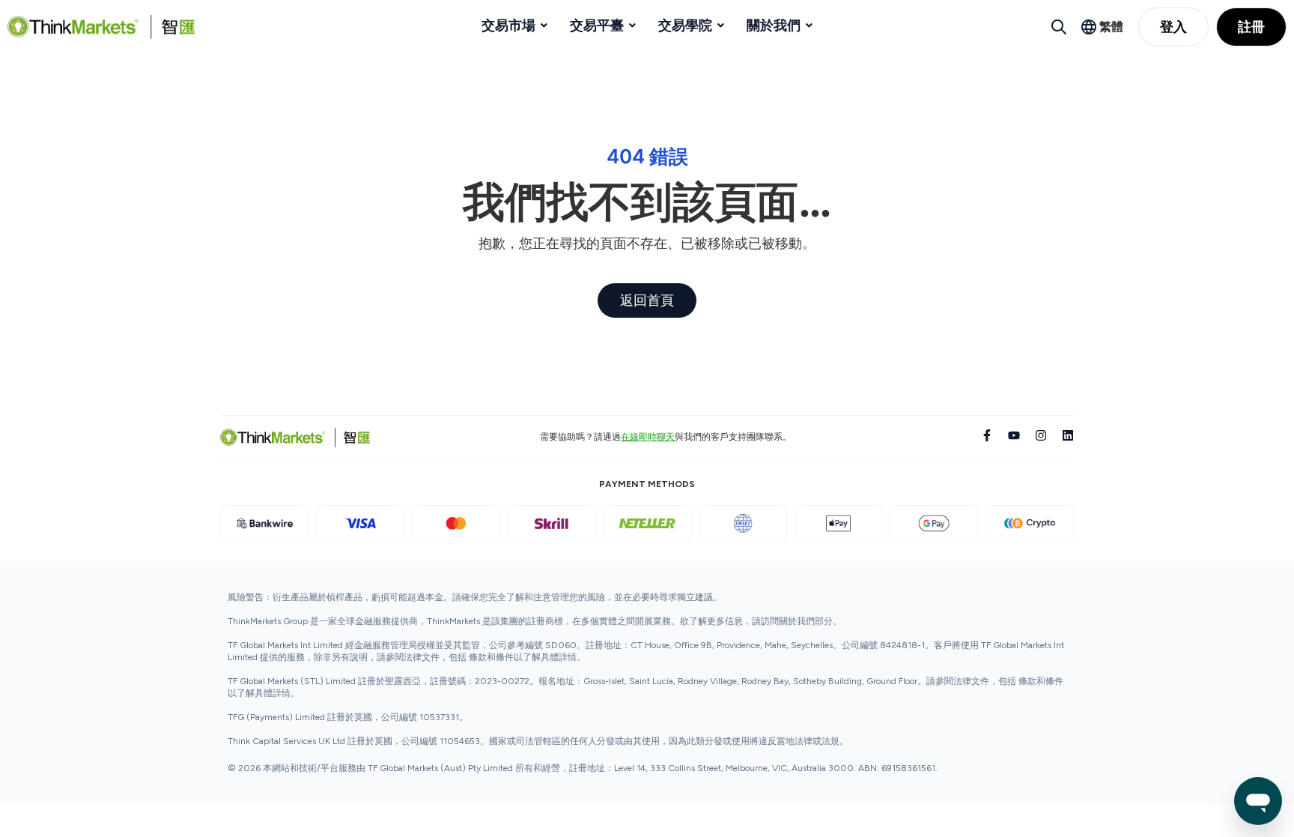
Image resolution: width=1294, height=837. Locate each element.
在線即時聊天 (648, 437)
